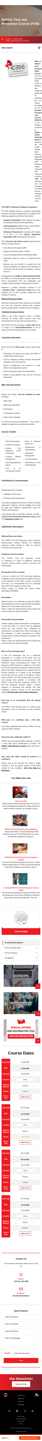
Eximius (24, 1431)
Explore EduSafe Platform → (30, 1438)
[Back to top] (36, 1394)
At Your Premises (11, 953)
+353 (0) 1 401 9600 (21, 1281)
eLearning (21, 1404)
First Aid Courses (18, 39)
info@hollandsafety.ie (23, 327)
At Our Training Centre (13, 948)
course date (30, 325)
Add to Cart (25, 1097)
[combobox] (25, 1079)
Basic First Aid (21, 801)
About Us (21, 1398)
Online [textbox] (25, 1079)
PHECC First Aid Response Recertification (21, 829)
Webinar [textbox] (25, 1086)
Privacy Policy (20, 1416)
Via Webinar (9, 958)
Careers (21, 1401)
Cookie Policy (21, 1421)
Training (8, 39)
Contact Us (21, 1395)
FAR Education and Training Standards (22, 692)
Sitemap (21, 1423)
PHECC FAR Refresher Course (14, 746)
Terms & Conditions (21, 1418)
